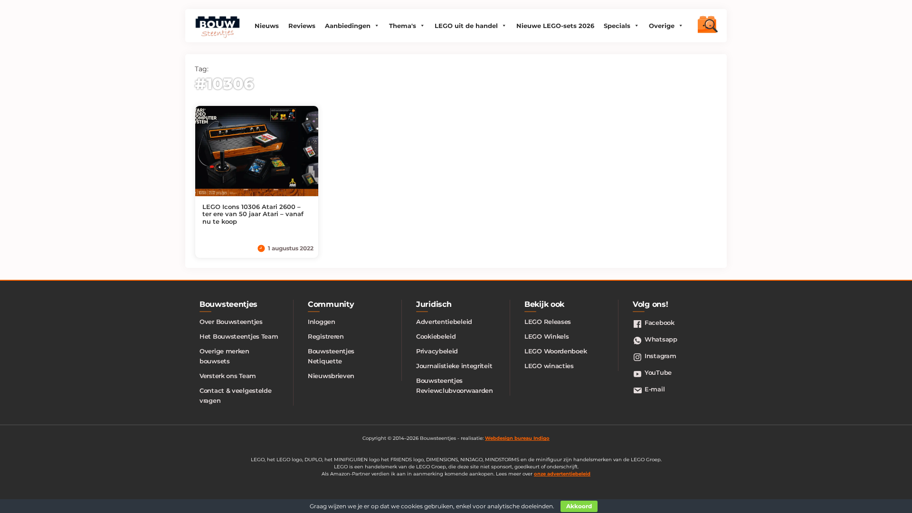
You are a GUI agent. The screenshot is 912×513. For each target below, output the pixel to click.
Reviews (301, 25)
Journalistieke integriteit (454, 366)
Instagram (660, 356)
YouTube (658, 372)
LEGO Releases (547, 321)
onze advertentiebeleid (562, 474)
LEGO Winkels (546, 336)
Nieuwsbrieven (331, 376)
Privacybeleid (437, 351)
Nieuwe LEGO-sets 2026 (555, 25)
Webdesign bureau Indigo (517, 438)
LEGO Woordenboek (555, 351)
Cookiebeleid (436, 336)
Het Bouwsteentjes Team (239, 336)
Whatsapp (661, 339)
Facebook (659, 322)
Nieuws (267, 25)
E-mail (655, 389)
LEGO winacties (549, 366)
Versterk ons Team (228, 376)
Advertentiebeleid (444, 321)
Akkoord (579, 506)
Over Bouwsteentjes (231, 321)
